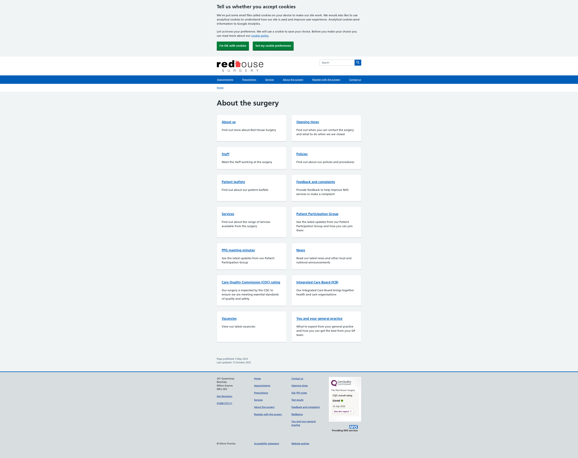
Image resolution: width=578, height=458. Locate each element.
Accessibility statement (266, 443)
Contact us (355, 79)
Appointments (225, 79)
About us (229, 122)
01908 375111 (224, 403)
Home (220, 87)
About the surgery (293, 79)
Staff (225, 154)
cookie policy (260, 35)
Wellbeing (297, 414)
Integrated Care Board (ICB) (317, 282)
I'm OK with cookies (232, 45)
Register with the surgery (326, 79)
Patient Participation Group (317, 214)
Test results (297, 399)
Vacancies (229, 318)
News (300, 250)
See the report (341, 411)
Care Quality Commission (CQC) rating (251, 282)
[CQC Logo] (341, 385)
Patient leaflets (233, 182)
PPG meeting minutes (238, 250)
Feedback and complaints (315, 182)
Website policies (300, 443)
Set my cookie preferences (273, 45)
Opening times (307, 122)
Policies (302, 154)
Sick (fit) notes (299, 392)
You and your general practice (319, 318)
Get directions (224, 396)
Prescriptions (249, 79)
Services (269, 79)
